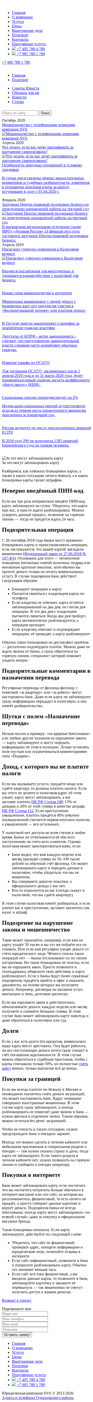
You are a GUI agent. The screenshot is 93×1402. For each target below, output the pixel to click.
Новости (19, 97)
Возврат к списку (16, 1300)
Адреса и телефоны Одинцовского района (38, 1398)
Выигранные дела (27, 30)
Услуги (18, 21)
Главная (18, 12)
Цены (17, 26)
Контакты (20, 39)
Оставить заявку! (17, 1335)
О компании (22, 17)
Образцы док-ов (25, 93)
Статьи (18, 102)
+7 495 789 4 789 (30, 49)
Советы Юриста (25, 88)
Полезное (20, 35)
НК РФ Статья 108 (47, 802)
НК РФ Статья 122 (17, 811)
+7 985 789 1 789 (30, 54)
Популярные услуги (29, 44)
